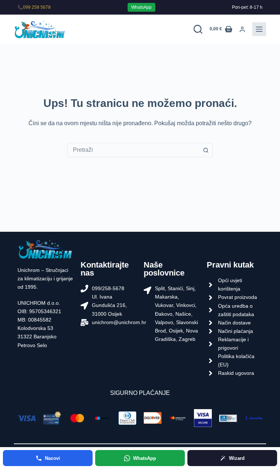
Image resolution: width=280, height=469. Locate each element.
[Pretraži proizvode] (198, 29)
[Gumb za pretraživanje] (206, 150)
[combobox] (133, 150)
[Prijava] (242, 29)
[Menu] (259, 29)
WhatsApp (141, 7)
